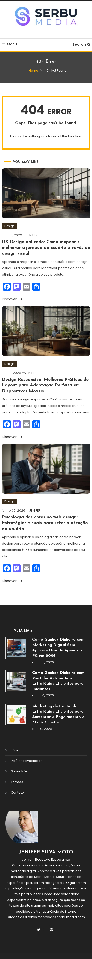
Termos (17, 782)
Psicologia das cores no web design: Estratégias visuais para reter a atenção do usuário (45, 523)
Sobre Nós (19, 771)
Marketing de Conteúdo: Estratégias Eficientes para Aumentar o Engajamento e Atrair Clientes (58, 714)
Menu (12, 44)
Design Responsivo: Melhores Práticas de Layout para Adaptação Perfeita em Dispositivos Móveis (45, 386)
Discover (10, 299)
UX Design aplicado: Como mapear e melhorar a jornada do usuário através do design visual (46, 248)
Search (79, 44)
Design (9, 226)
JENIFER (32, 235)
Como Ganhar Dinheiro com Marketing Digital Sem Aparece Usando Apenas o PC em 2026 (58, 648)
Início (15, 750)
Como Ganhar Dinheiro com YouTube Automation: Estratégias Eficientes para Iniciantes (58, 681)
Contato (17, 792)
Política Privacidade (27, 760)
